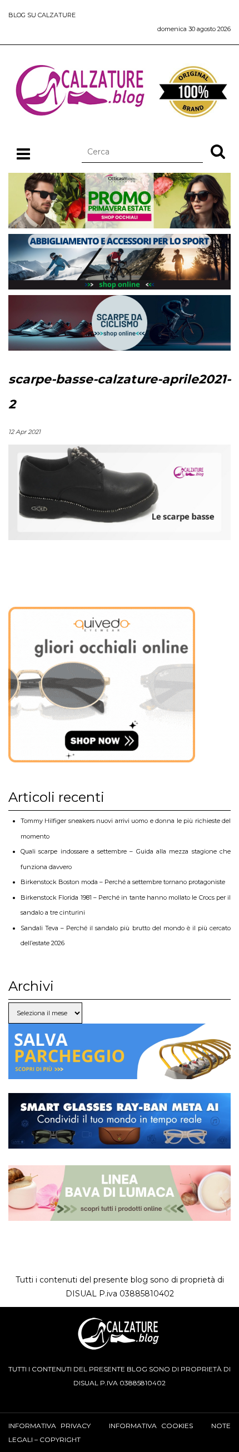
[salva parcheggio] (119, 1071)
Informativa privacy (49, 1425)
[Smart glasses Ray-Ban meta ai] (119, 1141)
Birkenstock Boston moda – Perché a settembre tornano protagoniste (123, 882)
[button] (218, 151)
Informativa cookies (151, 1425)
